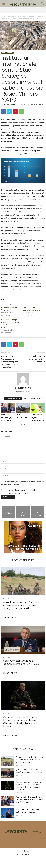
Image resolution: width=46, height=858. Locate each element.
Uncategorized (11, 16)
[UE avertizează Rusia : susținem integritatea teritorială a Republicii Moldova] (38, 408)
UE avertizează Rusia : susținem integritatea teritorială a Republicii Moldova (38, 417)
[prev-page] (21, 424)
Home (3, 16)
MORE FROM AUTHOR (32, 399)
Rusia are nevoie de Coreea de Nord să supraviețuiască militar (32, 307)
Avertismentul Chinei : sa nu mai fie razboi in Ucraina (10, 307)
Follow (23, 507)
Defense (7, 598)
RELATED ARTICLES (13, 399)
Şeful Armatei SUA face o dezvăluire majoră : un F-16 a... (21, 662)
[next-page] (24, 424)
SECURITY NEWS (9, 105)
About (19, 851)
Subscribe (38, 507)
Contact (26, 851)
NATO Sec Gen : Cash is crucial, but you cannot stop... (29, 810)
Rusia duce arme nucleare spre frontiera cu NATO (22, 415)
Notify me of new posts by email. (16, 493)
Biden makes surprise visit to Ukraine (37, 359)
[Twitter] (9, 111)
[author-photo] (23, 379)
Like (8, 507)
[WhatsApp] (21, 111)
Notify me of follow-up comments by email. (20, 490)
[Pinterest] (15, 111)
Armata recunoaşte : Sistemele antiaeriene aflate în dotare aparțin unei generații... (21, 605)
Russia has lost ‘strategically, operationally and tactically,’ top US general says (9, 361)
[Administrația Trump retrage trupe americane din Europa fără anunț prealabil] (8, 408)
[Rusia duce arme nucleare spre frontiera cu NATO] (23, 408)
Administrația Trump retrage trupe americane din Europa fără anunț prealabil (7, 417)
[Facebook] (3, 111)
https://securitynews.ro (23, 391)
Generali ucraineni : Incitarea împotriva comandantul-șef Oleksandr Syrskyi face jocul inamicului (20, 722)
